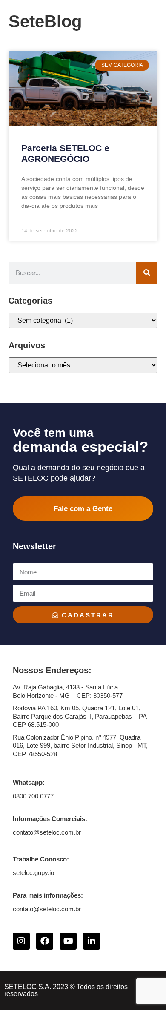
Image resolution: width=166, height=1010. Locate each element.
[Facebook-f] (44, 941)
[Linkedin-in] (91, 941)
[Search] (146, 273)
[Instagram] (21, 941)
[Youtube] (68, 941)
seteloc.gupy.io (33, 872)
